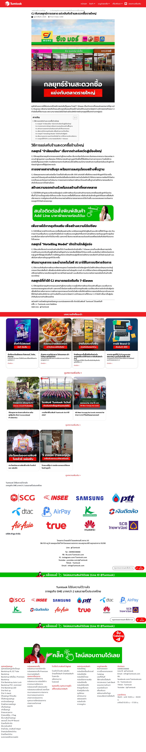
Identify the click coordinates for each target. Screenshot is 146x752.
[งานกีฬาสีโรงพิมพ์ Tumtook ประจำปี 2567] (56, 393)
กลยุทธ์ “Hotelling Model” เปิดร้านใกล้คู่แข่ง (52, 134)
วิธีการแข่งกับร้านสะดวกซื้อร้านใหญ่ (46, 121)
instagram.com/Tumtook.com (74, 557)
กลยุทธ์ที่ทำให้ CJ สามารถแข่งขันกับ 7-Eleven (53, 139)
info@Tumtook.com (132, 673)
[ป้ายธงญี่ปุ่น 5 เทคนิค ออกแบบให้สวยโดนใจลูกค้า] (56, 446)
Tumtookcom (126, 682)
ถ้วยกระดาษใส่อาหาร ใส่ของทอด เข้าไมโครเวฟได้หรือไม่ (55, 355)
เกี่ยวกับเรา (116, 3)
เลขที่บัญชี (101, 676)
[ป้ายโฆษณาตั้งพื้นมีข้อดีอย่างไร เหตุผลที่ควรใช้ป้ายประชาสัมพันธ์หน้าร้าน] (88, 334)
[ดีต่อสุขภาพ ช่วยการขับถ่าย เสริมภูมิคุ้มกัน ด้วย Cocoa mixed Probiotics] (23, 393)
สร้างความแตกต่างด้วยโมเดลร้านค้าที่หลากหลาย (53, 129)
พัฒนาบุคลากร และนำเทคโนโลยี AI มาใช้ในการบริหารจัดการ (57, 136)
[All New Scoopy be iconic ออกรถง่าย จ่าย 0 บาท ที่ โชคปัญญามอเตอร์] (89, 393)
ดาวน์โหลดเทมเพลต (105, 671)
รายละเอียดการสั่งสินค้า (106, 696)
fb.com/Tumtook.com (75, 554)
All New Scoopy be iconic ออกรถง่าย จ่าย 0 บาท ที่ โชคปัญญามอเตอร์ (89, 413)
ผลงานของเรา (102, 668)
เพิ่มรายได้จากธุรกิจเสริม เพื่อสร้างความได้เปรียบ (53, 131)
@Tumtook (75, 547)
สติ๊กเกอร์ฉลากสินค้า (60, 688)
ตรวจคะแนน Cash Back (106, 682)
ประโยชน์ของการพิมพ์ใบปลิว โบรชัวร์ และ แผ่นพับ (22, 466)
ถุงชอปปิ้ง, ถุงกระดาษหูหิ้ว (61, 685)
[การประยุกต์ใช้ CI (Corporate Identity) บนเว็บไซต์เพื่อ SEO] (121, 334)
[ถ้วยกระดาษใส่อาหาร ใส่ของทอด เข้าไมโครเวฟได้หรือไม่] (55, 334)
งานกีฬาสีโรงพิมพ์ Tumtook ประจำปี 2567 (55, 413)
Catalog (100, 674)
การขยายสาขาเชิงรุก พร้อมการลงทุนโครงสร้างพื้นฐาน (55, 126)
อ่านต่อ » (10, 363)
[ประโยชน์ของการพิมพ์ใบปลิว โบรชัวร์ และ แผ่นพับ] (23, 446)
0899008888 (74, 551)
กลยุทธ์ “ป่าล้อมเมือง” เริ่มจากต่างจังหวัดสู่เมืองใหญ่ (54, 124)
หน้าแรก (84, 3)
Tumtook (76, 562)
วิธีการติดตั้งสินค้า (104, 679)
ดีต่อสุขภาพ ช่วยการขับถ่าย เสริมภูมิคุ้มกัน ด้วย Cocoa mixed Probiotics (21, 415)
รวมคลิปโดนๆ (102, 687)
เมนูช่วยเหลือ (103, 3)
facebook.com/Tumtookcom (129, 679)
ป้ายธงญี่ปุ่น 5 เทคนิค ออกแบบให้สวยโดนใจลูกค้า (56, 466)
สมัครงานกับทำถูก (104, 693)
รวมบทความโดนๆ (104, 685)
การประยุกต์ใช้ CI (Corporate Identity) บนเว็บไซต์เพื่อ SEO (118, 355)
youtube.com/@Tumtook (77, 560)
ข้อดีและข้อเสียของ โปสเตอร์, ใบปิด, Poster (22, 355)
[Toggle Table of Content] (74, 118)
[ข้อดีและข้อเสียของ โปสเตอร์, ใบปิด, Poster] (22, 334)
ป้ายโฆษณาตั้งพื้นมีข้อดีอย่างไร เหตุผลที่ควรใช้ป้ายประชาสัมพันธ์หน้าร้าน (88, 356)
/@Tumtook (131, 687)
